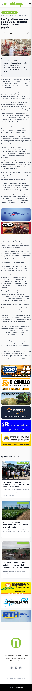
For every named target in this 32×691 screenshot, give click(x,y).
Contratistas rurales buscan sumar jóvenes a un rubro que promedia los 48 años (16, 484)
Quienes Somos (22, 658)
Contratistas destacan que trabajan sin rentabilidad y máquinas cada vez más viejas (16, 565)
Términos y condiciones (16, 660)
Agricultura (18, 655)
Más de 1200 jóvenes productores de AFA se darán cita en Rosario (15, 525)
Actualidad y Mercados (9, 655)
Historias (8, 658)
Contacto (14, 658)
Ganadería (25, 655)
